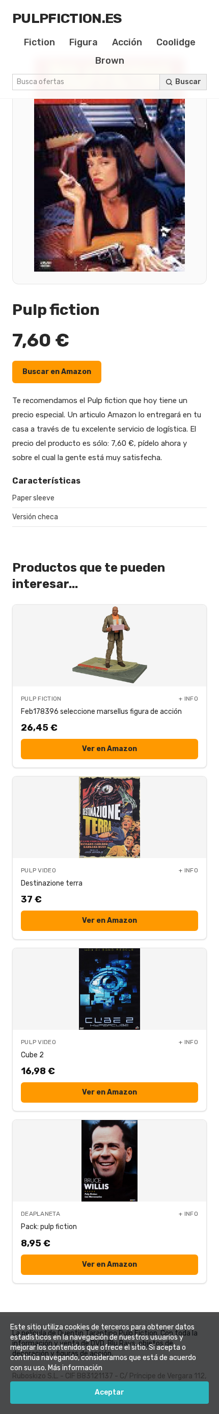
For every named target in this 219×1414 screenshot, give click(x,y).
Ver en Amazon (109, 748)
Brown (109, 60)
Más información (75, 1368)
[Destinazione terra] (109, 817)
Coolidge (176, 42)
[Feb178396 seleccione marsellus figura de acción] (109, 645)
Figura (83, 42)
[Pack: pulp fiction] (109, 1161)
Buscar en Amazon (56, 371)
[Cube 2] (109, 989)
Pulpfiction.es (67, 18)
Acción (127, 42)
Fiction (39, 42)
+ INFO (188, 698)
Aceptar (109, 1392)
